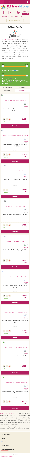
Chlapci (5, 70)
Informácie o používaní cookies (7, 454)
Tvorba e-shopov (4, 456)
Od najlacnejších (7, 87)
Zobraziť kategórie (15, 21)
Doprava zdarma (7, 80)
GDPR (20, 2)
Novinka (24, 80)
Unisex (17, 70)
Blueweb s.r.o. (11, 456)
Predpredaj (25, 82)
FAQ (16, 2)
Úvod (2, 2)
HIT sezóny (17, 80)
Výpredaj (5, 83)
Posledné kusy (15, 82)
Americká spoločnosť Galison (9, 39)
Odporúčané (6, 82)
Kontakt (11, 2)
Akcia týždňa (6, 79)
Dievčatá (11, 70)
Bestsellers (15, 79)
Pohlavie (4, 69)
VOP (6, 2)
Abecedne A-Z (7, 90)
